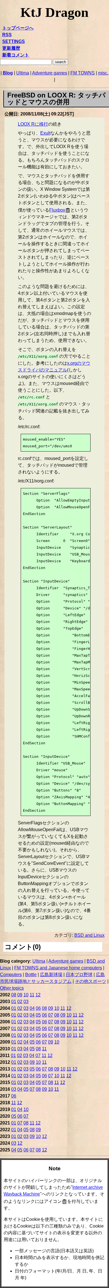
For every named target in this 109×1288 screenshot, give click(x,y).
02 (19, 1001)
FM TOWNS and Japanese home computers (58, 967)
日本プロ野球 (79, 974)
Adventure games (49, 73)
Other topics (12, 988)
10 (26, 994)
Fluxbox (57, 210)
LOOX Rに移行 (33, 124)
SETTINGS (13, 41)
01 (13, 1001)
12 (38, 994)
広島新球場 (51, 974)
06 (38, 1008)
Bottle (31, 974)
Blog (8, 73)
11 (32, 994)
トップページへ (18, 28)
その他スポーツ (90, 981)
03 (26, 1001)
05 (38, 1015)
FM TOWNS (82, 73)
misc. (103, 73)
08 (13, 994)
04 (32, 1008)
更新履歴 (11, 48)
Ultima (22, 73)
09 (19, 994)
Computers (11, 974)
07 (50, 1015)
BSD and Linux (89, 935)
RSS (7, 34)
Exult (45, 133)
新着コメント (15, 55)
